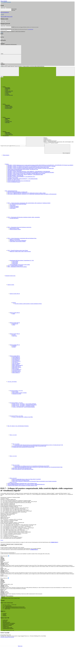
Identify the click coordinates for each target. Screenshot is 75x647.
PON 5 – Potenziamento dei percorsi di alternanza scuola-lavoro (19, 227)
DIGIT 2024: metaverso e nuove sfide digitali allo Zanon (22, 469)
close (2, 76)
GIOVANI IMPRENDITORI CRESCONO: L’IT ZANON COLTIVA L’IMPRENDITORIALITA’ (26, 484)
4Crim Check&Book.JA (16, 369)
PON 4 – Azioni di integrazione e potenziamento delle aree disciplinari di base (22, 238)
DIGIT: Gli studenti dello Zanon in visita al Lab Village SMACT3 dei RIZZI (26, 479)
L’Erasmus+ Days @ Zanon (13, 177)
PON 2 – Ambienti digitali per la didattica (15, 265)
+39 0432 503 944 (7, 605)
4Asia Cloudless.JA (16, 360)
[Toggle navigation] (9, 71)
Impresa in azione (11, 284)
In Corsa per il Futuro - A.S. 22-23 (16, 390)
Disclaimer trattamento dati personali (7, 637)
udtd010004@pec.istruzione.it (15, 607)
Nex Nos (14, 334)
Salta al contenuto (3, 0)
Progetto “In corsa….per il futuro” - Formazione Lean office (23, 405)
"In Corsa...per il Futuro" (12, 381)
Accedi (2, 3)
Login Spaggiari (30, 29)
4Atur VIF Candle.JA (16, 363)
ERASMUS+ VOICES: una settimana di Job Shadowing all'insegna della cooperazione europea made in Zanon (28, 167)
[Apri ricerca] (65, 71)
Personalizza (3, 544)
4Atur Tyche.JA (15, 362)
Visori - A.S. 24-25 (15, 443)
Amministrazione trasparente (8, 628)
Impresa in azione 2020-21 (15, 355)
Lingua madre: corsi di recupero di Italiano (18, 241)
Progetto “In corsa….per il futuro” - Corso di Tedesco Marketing (24, 403)
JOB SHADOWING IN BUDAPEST (15, 170)
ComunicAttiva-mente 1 (14, 207)
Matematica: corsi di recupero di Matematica (18, 240)
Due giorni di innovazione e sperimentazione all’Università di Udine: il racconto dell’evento (29, 445)
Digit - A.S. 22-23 (13, 478)
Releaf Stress (14, 335)
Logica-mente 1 (13, 208)
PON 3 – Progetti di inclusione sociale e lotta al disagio (18, 250)
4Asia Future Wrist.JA (16, 361)
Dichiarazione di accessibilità (8, 624)
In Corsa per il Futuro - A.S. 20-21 (16, 402)
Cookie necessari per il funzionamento (7, 552)
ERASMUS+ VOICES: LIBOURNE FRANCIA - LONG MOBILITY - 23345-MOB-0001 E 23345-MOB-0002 (29, 171)
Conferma (6, 65)
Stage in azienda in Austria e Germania (19, 392)
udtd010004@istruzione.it (14, 606)
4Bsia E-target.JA (15, 368)
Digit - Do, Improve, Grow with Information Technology (18, 425)
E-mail (13, 27)
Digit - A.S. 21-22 (13, 482)
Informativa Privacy (6, 622)
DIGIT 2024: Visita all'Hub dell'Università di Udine (21, 468)
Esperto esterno (15, 262)
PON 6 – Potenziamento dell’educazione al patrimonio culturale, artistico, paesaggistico (24, 217)
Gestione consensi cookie (7, 627)
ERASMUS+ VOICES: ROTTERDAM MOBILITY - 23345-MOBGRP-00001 (23, 178)
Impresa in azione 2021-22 (15, 344)
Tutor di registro (15, 261)
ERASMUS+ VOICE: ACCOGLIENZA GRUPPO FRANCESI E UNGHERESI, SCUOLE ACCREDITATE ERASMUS (31, 172)
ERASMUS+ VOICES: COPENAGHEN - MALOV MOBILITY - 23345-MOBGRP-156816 (25, 174)
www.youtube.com (4, 578)
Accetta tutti (18, 544)
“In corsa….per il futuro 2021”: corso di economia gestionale (23, 406)
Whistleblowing (6, 626)
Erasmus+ (7, 164)
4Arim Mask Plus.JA (16, 359)
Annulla (2, 65)
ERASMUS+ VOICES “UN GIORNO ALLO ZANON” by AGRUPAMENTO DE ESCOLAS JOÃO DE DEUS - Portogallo (31, 166)
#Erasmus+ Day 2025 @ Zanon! (14, 179)
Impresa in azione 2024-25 (15, 312)
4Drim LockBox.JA (16, 372)
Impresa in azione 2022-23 (15, 333)
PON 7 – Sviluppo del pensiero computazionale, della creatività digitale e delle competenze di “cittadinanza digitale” (29, 202)
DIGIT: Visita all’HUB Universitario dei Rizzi (20, 480)
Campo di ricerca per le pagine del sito (7, 145)
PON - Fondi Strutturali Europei (50, 140)
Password (13, 10)
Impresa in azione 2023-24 (15, 322)
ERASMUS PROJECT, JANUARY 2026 (15, 175)
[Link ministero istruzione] (5, 2)
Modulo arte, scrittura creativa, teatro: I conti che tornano (20, 251)
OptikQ (13, 313)
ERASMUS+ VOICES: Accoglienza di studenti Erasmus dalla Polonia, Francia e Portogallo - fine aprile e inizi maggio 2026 (31, 168)
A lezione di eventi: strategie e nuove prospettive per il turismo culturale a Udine (22, 485)
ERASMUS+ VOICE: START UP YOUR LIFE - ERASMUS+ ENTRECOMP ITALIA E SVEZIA (26, 173)
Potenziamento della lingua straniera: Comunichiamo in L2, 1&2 (22, 260)
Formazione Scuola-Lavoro (10, 275)
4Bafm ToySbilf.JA (15, 364)
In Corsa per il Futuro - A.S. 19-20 (16, 415)
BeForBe (14, 346)
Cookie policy (5, 620)
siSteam (13, 324)
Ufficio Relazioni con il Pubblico (9, 623)
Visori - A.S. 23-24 (15, 464)
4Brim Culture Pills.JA (16, 366)
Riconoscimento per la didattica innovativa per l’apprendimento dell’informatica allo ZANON (32, 465)
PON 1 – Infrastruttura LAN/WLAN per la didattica (17, 266)
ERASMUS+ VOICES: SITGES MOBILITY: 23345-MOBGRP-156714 (21, 176)
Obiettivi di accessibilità (7, 625)
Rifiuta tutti (10, 544)
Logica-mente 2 (13, 205)
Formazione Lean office (16, 393)
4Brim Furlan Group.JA (16, 367)
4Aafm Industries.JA (16, 356)
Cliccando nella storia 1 (14, 218)
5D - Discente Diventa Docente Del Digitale (18, 204)
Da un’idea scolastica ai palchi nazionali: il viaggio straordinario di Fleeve (28, 303)
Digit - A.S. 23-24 (13, 455)
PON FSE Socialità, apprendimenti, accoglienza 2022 (17, 191)
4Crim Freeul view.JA (16, 370)
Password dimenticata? (4, 12)
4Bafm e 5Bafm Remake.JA (17, 365)
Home (45, 137)
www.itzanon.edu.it (4, 555)
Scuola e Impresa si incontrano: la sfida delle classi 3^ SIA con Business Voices (22, 483)
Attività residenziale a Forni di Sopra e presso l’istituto (20, 264)
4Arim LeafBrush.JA (16, 357)
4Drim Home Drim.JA (16, 371)
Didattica (46, 138)
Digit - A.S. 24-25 (13, 434)
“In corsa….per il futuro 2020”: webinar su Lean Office (22, 416)
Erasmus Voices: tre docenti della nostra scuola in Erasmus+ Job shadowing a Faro (23, 169)
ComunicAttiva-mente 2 (14, 206)
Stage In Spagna (15, 391)
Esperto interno (15, 263)
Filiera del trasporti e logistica (15, 229)
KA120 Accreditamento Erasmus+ (14, 181)
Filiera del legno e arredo (14, 228)
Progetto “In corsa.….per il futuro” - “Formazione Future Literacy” (24, 404)
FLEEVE (14, 302)
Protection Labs (15, 323)
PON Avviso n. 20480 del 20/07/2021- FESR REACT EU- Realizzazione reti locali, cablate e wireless (27, 192)
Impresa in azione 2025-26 (15, 293)
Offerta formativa (47, 139)
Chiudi (2, 35)
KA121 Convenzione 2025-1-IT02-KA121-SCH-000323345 (19, 180)
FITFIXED (14, 345)
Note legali (5, 621)
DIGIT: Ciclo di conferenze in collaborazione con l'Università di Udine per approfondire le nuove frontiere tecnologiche (34, 481)
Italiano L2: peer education (15, 239)
